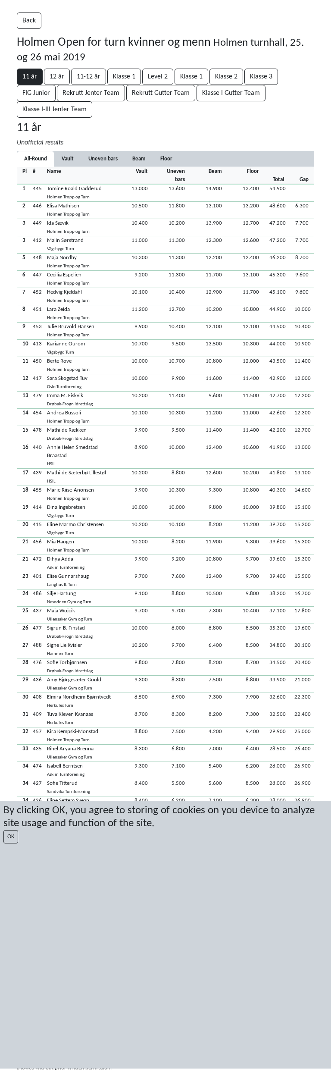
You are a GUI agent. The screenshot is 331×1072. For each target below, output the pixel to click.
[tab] (67, 159)
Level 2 (158, 76)
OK (10, 837)
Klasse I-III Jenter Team (54, 109)
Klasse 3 (261, 76)
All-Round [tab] (35, 159)
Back (29, 20)
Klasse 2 (226, 76)
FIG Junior (36, 93)
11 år (29, 76)
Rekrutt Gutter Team (161, 93)
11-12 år (88, 76)
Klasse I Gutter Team (231, 93)
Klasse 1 (124, 76)
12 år (57, 76)
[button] (165, 192)
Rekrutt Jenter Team (90, 93)
